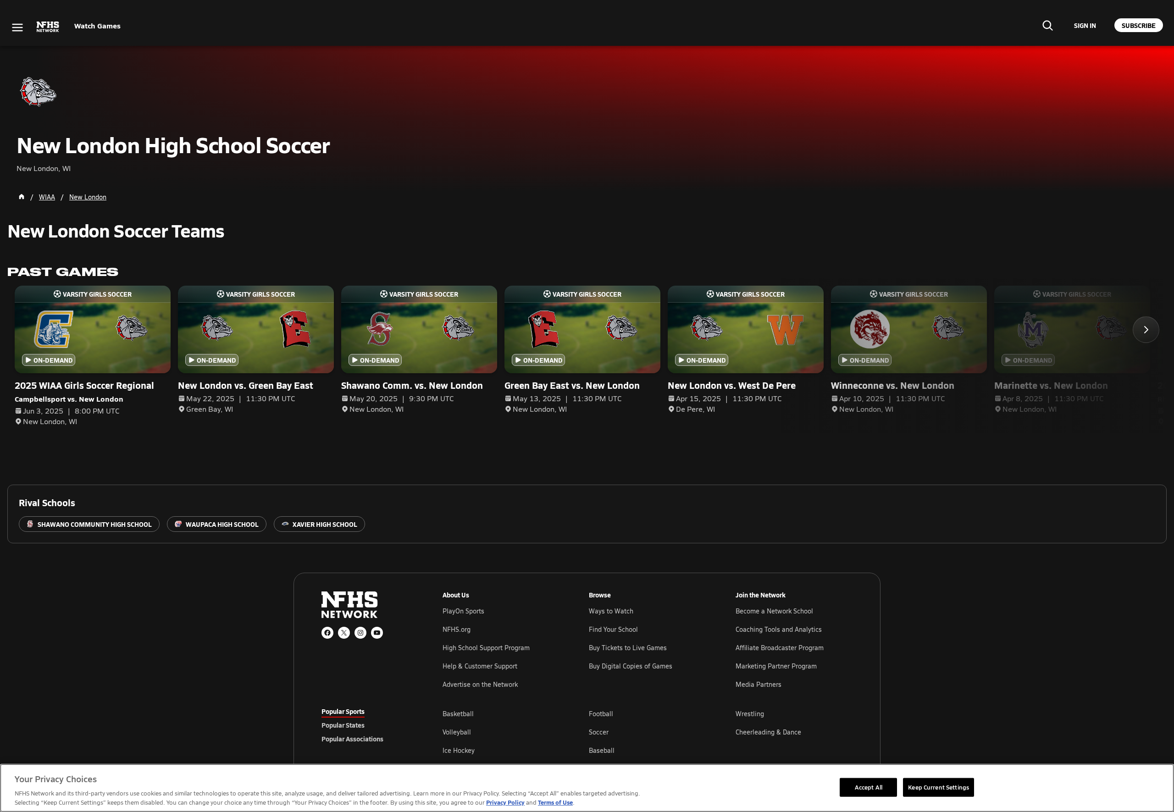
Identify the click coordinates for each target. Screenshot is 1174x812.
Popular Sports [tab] (343, 711)
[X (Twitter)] (344, 633)
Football (601, 713)
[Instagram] (360, 633)
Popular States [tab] (343, 725)
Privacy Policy (505, 802)
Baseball (602, 750)
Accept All (868, 787)
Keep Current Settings (938, 787)
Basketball (458, 713)
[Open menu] (17, 27)
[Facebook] (327, 633)
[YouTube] (377, 633)
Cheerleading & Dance (768, 732)
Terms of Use (555, 802)
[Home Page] (22, 196)
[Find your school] (1047, 25)
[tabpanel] (648, 732)
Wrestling (750, 713)
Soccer (599, 732)
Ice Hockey (459, 750)
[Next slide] (1146, 329)
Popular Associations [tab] (352, 738)
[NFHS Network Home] (48, 27)
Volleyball (457, 732)
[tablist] (367, 725)
